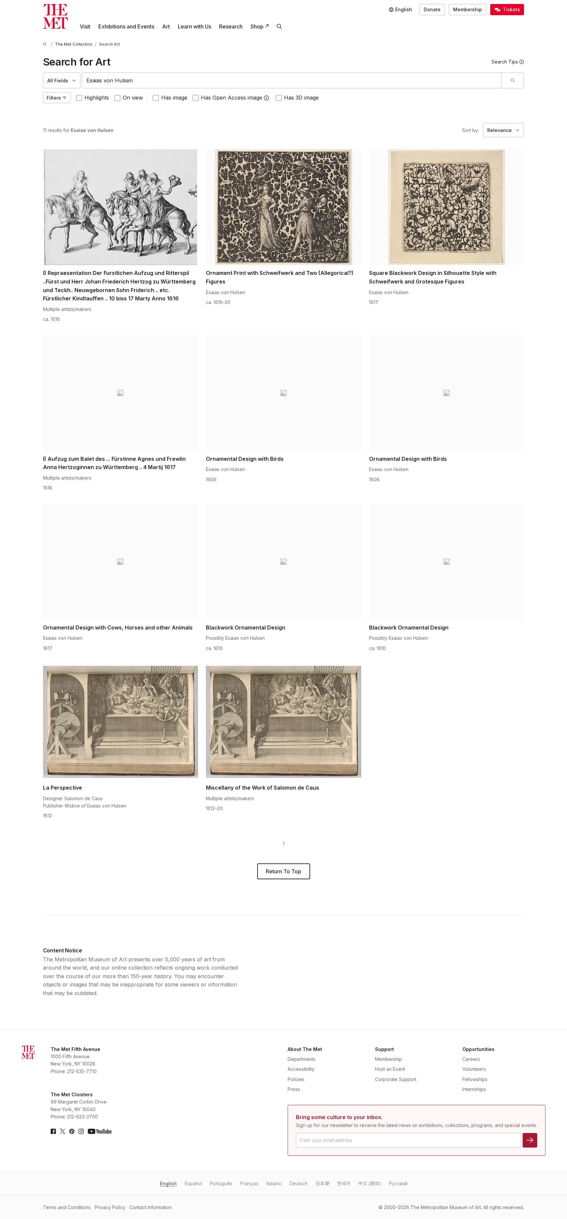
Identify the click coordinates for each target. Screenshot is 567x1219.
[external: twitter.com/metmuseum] (62, 1131)
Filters (54, 98)
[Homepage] (55, 16)
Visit (85, 26)
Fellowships (475, 1079)
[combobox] (291, 80)
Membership (467, 9)
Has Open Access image (231, 97)
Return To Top (283, 871)
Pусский (398, 1183)
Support (384, 1049)
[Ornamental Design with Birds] (283, 393)
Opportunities (478, 1049)
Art (166, 26)
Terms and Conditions (67, 1207)
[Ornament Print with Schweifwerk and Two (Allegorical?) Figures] (283, 207)
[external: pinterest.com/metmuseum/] (71, 1131)
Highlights (96, 97)
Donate (432, 9)
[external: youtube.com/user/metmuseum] (100, 1131)
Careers (471, 1059)
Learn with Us (194, 26)
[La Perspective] (120, 722)
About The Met (305, 1049)
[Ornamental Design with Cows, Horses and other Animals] (120, 562)
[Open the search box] (279, 26)
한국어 (343, 1183)
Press (294, 1089)
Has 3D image (301, 97)
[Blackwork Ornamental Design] (283, 562)
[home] (45, 44)
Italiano (274, 1183)
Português (221, 1183)
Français (249, 1183)
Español (193, 1183)
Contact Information (150, 1207)
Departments (301, 1059)
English (168, 1183)
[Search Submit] (512, 80)
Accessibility (301, 1069)
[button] (266, 98)
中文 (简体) (369, 1183)
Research (231, 26)
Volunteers (474, 1069)
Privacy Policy (110, 1207)
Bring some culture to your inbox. (339, 1117)
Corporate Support (395, 1079)
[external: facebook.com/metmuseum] (53, 1131)
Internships (474, 1089)
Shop (257, 26)
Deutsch (298, 1183)
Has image (174, 97)
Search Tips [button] (505, 62)
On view (133, 97)
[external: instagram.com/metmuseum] (81, 1131)
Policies (296, 1079)
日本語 (322, 1183)
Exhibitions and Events (126, 26)
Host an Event (390, 1069)
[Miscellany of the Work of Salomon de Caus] (283, 722)
